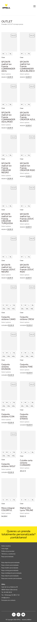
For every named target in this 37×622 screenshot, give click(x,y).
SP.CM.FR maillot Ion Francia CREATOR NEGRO (6, 168)
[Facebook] (23, 614)
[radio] (3, 53)
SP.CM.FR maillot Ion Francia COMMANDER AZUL (8, 66)
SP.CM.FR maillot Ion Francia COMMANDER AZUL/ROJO (8, 117)
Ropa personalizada (7, 556)
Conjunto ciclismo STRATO (24, 416)
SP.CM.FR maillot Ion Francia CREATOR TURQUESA (7, 218)
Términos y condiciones (8, 554)
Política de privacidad (7, 551)
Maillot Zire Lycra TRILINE (26, 509)
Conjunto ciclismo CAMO (8, 318)
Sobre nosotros (6, 546)
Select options (6, 74)
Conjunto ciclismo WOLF (8, 465)
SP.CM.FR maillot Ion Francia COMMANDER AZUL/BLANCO (27, 66)
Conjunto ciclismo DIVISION (5, 366)
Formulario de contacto (8, 600)
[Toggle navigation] (34, 6)
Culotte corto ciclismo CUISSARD (26, 462)
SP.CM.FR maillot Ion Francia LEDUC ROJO (27, 268)
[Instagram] (18, 614)
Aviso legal (4, 548)
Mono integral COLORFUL (8, 509)
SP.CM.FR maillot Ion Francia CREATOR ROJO (27, 166)
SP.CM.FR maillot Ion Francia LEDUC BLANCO (27, 217)
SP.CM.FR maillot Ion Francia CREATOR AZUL (27, 116)
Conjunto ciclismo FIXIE (26, 365)
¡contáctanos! (18, 537)
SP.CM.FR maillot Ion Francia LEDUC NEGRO (8, 268)
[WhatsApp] (14, 614)
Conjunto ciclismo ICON (7, 415)
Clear (3, 57)
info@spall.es (5, 598)
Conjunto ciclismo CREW (27, 318)
